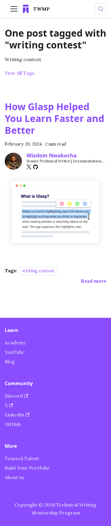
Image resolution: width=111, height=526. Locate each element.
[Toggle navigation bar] (13, 8)
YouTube (15, 352)
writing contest (38, 270)
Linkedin (14, 415)
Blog (10, 361)
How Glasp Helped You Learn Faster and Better (54, 118)
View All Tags (19, 73)
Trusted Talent (22, 458)
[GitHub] (35, 167)
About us (14, 477)
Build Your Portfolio (27, 468)
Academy (15, 343)
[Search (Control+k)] (100, 8)
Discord (14, 396)
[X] (29, 167)
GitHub (13, 424)
